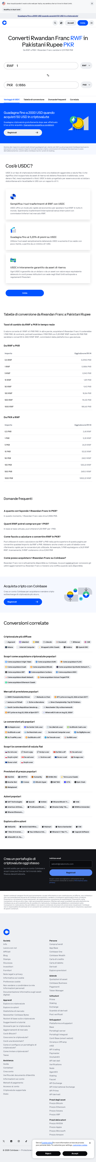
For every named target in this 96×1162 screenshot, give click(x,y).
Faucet (52, 1079)
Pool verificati (56, 1014)
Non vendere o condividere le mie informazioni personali (19, 986)
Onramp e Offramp (58, 1042)
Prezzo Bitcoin (56, 1103)
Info (5, 944)
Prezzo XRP (54, 1114)
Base (51, 1027)
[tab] (12, 99)
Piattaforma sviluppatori (60, 1023)
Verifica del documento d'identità (19, 1075)
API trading (54, 1049)
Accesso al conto (11, 1086)
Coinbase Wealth (57, 955)
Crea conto (8, 1071)
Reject (48, 1153)
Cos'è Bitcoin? (9, 1033)
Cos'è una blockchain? (13, 1041)
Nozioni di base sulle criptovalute (19, 1018)
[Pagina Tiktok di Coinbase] (26, 1141)
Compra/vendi (56, 944)
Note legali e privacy (13, 974)
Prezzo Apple (55, 1127)
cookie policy (47, 1143)
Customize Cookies (80, 1145)
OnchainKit (54, 1057)
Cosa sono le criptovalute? (15, 1037)
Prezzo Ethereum (57, 1107)
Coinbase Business (58, 983)
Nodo (51, 1068)
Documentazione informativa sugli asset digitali (22, 993)
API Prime (54, 1090)
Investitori (8, 966)
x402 (51, 1046)
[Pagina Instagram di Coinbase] (19, 1141)
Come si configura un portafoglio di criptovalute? (19, 1046)
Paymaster (54, 1053)
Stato (5, 1094)
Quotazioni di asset (58, 979)
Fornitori (7, 970)
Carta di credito (56, 959)
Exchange (53, 1007)
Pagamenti (54, 987)
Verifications (55, 1064)
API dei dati (54, 1061)
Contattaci (8, 1068)
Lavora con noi (10, 948)
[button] (91, 23)
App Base (53, 948)
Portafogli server (57, 1031)
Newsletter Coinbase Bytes (16, 1015)
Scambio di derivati (58, 1010)
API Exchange (55, 1083)
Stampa (6, 959)
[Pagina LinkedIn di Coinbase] (11, 1141)
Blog (5, 955)
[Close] (90, 1143)
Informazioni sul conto (13, 1079)
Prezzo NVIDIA (56, 1123)
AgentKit (53, 1072)
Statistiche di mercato (13, 1011)
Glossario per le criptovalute (16, 1026)
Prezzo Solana (56, 1111)
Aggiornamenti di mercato (15, 1030)
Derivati (53, 966)
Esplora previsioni (57, 970)
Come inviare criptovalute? (16, 1051)
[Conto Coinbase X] (4, 1141)
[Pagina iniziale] (4, 22)
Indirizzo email (55, 858)
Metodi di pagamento (13, 1083)
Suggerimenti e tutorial (14, 1022)
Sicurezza (7, 963)
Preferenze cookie (11, 981)
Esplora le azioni (11, 1007)
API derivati (54, 1094)
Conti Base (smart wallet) (61, 1038)
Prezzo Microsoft (57, 1131)
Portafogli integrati (58, 1034)
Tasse (6, 1055)
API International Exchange (62, 1087)
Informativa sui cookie (13, 978)
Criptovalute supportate (14, 1090)
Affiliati (6, 952)
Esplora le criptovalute (14, 1003)
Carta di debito (56, 963)
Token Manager (56, 990)
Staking (53, 1003)
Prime (52, 999)
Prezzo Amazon (56, 1134)
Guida (6, 1064)
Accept (75, 1153)
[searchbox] (86, 65)
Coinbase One (55, 952)
